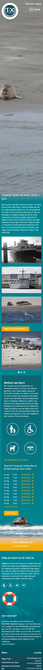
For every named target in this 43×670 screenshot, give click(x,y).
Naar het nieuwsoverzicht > (15, 329)
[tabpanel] (21, 350)
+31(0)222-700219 (33, 668)
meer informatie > (8, 644)
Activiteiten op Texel (10, 662)
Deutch (38, 4)
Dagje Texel (6, 659)
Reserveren (26, 474)
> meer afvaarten (10, 507)
